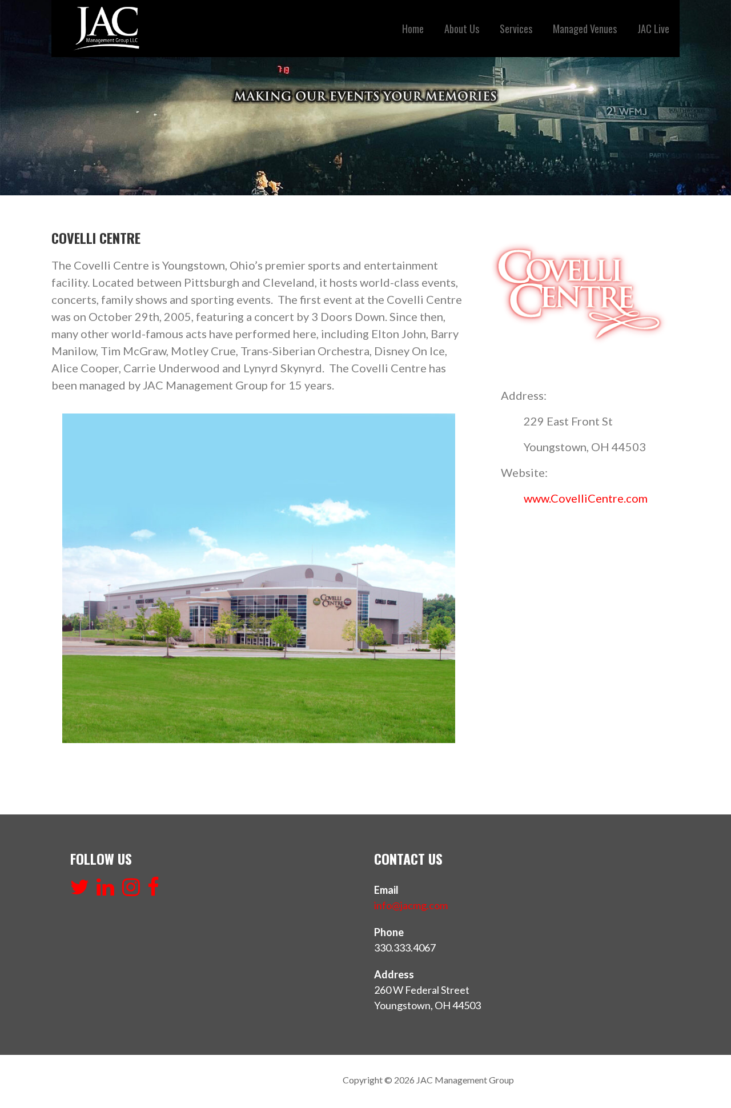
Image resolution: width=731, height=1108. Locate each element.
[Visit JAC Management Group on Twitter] (79, 890)
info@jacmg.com (411, 905)
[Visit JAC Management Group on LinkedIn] (105, 890)
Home (413, 28)
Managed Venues (585, 28)
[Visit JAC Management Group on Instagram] (131, 890)
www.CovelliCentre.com (586, 498)
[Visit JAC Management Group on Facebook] (153, 890)
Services (516, 28)
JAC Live (653, 28)
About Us (461, 28)
